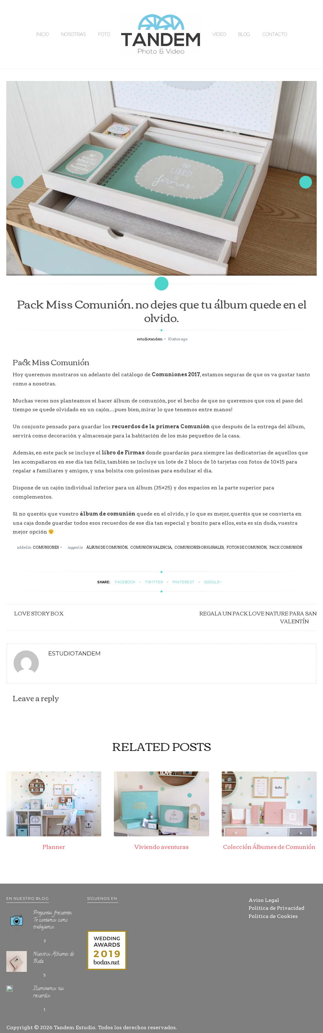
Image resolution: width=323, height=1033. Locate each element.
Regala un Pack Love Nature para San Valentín (258, 617)
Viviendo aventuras (161, 846)
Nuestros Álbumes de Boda (53, 958)
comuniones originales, (199, 547)
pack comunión (285, 547)
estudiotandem (150, 339)
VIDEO (219, 34)
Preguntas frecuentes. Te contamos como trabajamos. (53, 920)
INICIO (42, 34)
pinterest (184, 582)
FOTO (104, 34)
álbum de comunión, (107, 547)
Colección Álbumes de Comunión (269, 846)
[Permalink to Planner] (53, 835)
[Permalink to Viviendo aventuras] (161, 835)
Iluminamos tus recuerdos (48, 992)
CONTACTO (274, 34)
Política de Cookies (273, 916)
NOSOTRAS (73, 34)
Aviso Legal (264, 900)
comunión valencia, (151, 547)
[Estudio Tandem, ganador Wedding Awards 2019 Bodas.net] (106, 951)
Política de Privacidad (276, 908)
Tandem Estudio (74, 1027)
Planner (54, 846)
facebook (125, 582)
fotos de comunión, (246, 547)
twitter (154, 582)
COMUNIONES (46, 547)
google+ (213, 582)
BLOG (244, 34)
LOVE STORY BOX (39, 613)
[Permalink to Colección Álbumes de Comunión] (269, 835)
